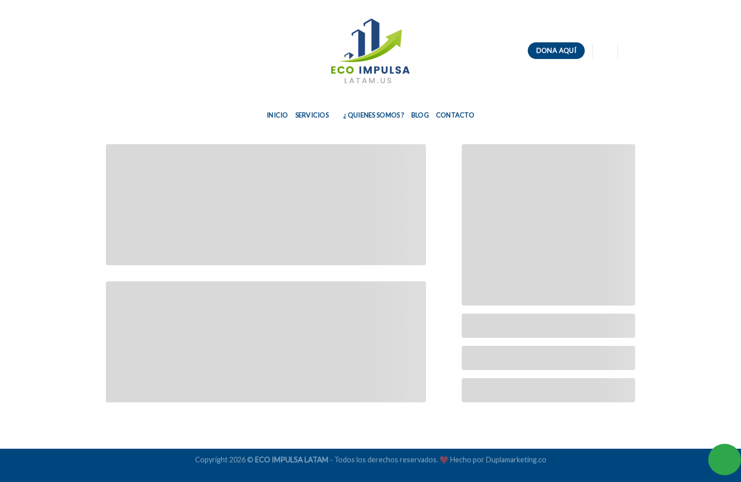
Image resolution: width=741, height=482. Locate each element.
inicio (277, 115)
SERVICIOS (312, 115)
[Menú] (112, 50)
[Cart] (605, 51)
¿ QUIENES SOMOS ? (373, 115)
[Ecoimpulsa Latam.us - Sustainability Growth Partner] (370, 51)
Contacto (455, 115)
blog (420, 115)
